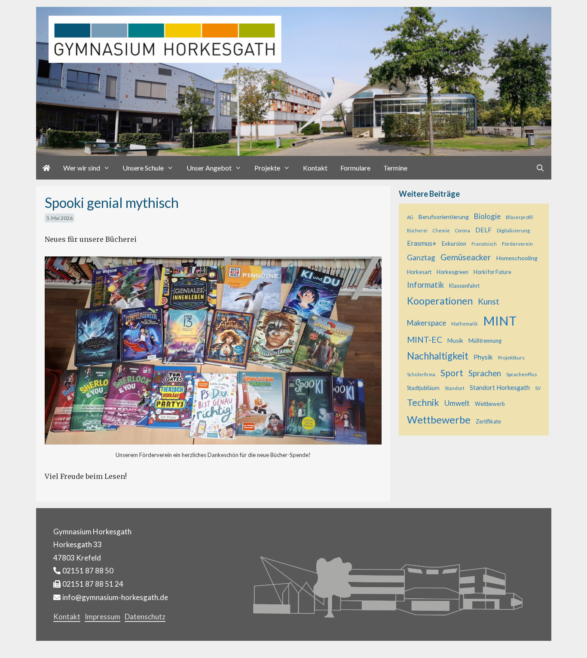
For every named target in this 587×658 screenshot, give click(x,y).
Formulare (355, 168)
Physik (483, 357)
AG (410, 217)
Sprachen (484, 373)
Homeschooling (517, 258)
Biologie (487, 216)
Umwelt (457, 403)
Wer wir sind (81, 168)
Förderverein (517, 244)
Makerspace (426, 322)
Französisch (484, 244)
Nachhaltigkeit (437, 356)
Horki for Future (492, 272)
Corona (462, 230)
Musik (455, 340)
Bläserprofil (519, 217)
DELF (483, 230)
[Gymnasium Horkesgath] (293, 80)
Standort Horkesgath (500, 387)
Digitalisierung (513, 230)
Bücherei (417, 230)
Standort (455, 388)
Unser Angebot (209, 168)
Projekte (267, 168)
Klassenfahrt (464, 286)
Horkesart (419, 272)
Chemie (441, 230)
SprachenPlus (521, 374)
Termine (395, 168)
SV (538, 388)
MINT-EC (424, 339)
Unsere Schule (143, 168)
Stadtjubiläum (423, 388)
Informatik (425, 284)
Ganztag (421, 257)
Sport (451, 372)
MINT (500, 320)
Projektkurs (511, 357)
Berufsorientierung (444, 216)
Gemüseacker (465, 257)
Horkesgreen (452, 272)
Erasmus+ (422, 243)
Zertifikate (488, 421)
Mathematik (464, 323)
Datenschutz (145, 616)
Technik (423, 402)
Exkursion (454, 243)
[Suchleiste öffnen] (540, 168)
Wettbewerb (489, 404)
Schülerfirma (421, 374)
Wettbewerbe (439, 420)
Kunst (488, 301)
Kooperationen (440, 301)
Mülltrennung (484, 340)
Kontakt (315, 168)
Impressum (102, 616)
